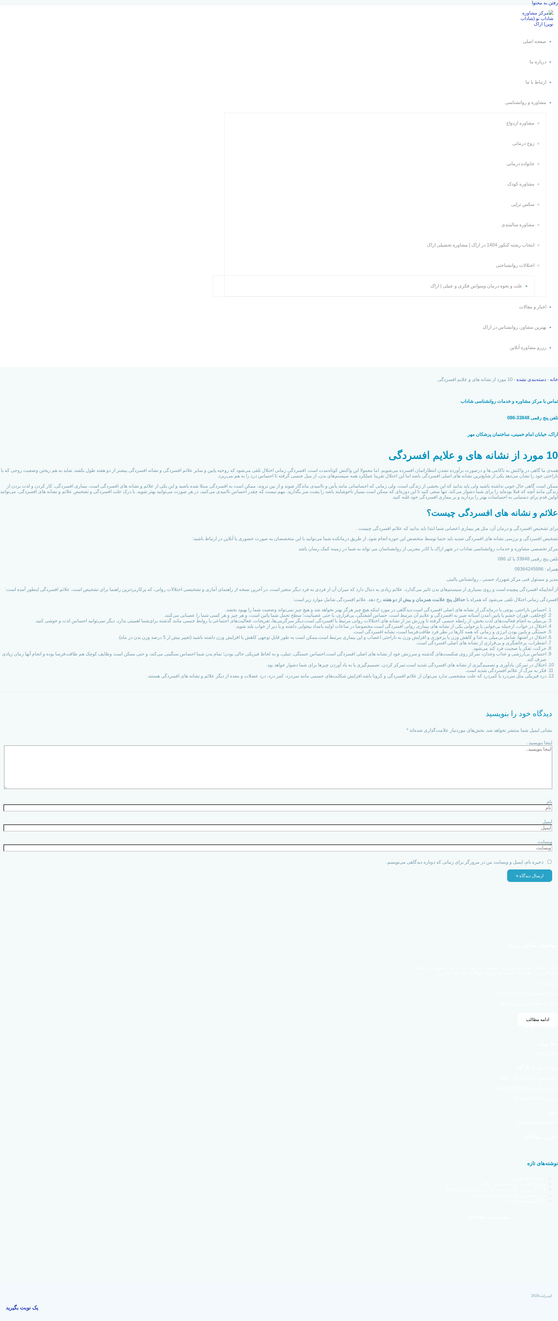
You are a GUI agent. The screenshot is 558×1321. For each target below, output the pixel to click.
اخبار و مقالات (532, 306)
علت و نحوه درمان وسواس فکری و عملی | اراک (476, 285)
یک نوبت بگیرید (22, 1308)
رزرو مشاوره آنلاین (528, 347)
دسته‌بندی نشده (531, 379)
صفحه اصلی (534, 41)
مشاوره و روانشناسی (525, 102)
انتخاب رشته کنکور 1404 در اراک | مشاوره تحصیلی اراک (480, 244)
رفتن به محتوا (545, 2)
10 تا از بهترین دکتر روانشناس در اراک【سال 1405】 (495, 1189)
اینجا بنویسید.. (539, 742)
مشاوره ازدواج (520, 123)
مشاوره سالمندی (517, 224)
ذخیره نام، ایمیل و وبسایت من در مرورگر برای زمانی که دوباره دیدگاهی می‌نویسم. (464, 862)
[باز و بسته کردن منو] (491, 104)
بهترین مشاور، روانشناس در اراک (514, 327)
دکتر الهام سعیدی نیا (527, 1200)
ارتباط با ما (535, 82)
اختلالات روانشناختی (515, 265)
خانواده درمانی (520, 163)
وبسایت (544, 841)
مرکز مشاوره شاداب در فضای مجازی (509, 1195)
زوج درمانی (523, 143)
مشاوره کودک (520, 183)
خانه (554, 379)
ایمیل (547, 821)
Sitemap (477, 1217)
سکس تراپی (522, 204)
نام (549, 801)
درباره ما (538, 61)
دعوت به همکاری (530, 1178)
